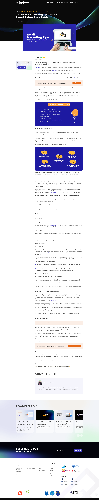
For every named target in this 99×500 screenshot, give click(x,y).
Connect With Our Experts (74, 346)
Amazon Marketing (31, 466)
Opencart (18, 474)
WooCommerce (19, 466)
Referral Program (42, 470)
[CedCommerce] (22, 2)
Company (76, 2)
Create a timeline (46, 252)
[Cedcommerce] (76, 492)
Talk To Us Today (77, 82)
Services (71, 2)
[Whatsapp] (42, 58)
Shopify (17, 465)
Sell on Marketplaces (50, 2)
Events (51, 470)
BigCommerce (19, 471)
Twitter (65, 484)
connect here (53, 300)
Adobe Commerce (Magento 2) (19, 469)
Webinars (40, 466)
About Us (52, 465)
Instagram (66, 481)
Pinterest (75, 484)
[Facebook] (36, 58)
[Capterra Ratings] (20, 493)
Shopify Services (30, 465)
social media (54, 70)
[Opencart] (66, 466)
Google (43, 322)
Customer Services (53, 478)
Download (21, 67)
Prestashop (18, 473)
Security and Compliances (55, 477)
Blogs (17, 11)
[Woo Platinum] (76, 466)
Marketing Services (31, 468)
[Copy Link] (44, 58)
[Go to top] (96, 494)
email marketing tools (54, 192)
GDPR (51, 475)
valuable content (53, 225)
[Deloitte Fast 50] (30, 493)
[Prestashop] (66, 471)
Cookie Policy (52, 473)
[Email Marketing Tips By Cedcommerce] (59, 114)
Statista (74, 77)
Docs (40, 468)
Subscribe (77, 450)
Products (66, 2)
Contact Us (52, 466)
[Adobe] (76, 471)
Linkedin (75, 481)
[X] (38, 58)
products (45, 226)
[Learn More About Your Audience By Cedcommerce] (59, 159)
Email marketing (38, 67)
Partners (51, 468)
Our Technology (59, 2)
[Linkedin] (40, 58)
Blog (40, 465)
